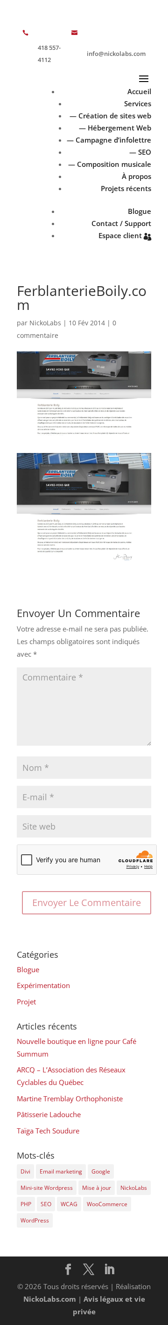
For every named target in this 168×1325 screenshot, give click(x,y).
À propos (136, 176)
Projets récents (126, 188)
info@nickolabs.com (116, 53)
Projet (26, 1001)
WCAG (69, 1204)
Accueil (139, 91)
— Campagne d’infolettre (109, 139)
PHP (26, 1204)
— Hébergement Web (115, 127)
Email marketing (61, 1171)
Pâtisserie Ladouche (49, 1114)
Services (137, 103)
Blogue (139, 211)
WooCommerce (107, 1204)
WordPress (35, 1220)
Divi (25, 1171)
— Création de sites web (110, 115)
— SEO (140, 152)
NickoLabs (45, 322)
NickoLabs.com (49, 1299)
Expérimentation (43, 985)
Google (100, 1171)
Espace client (120, 235)
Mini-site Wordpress (47, 1188)
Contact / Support (121, 223)
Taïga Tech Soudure (48, 1130)
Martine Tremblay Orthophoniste (70, 1098)
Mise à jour (96, 1188)
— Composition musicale (109, 164)
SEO (46, 1204)
